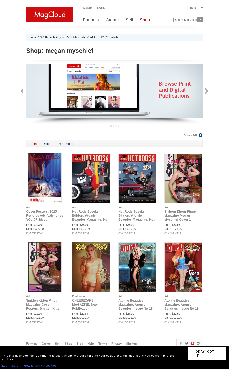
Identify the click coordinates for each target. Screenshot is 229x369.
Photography (80, 296)
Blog (80, 343)
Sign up (87, 8)
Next (206, 91)
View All (190, 135)
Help (193, 8)
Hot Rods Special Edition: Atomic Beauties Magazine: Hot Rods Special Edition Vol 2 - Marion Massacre (136, 219)
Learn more (10, 365)
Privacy (116, 343)
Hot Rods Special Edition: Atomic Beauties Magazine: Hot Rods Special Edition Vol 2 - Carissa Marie (90, 219)
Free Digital (65, 143)
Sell (129, 20)
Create (112, 20)
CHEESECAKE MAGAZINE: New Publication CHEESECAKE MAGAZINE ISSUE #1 (88, 308)
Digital (46, 143)
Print (33, 143)
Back (22, 91)
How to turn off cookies (40, 365)
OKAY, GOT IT (205, 353)
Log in (101, 8)
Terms (102, 343)
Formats (91, 20)
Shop (145, 20)
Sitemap (132, 343)
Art (28, 207)
